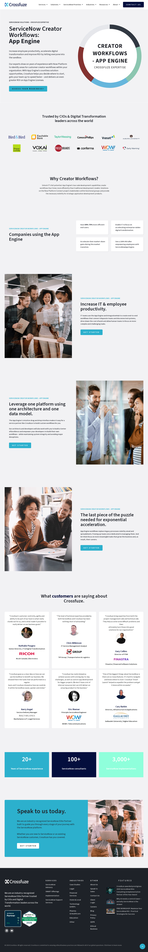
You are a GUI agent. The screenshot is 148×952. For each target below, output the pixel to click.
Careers (93, 906)
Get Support (121, 771)
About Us (94, 884)
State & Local (75, 900)
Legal (72, 888)
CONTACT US (133, 4)
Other (72, 922)
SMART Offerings (52, 891)
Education (74, 918)
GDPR (92, 922)
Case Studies (75, 884)
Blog (92, 911)
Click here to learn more (113, 945)
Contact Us (94, 895)
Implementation (52, 895)
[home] (16, 5)
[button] (43, 4)
